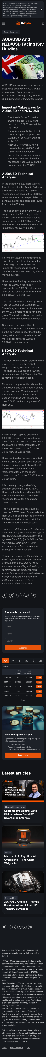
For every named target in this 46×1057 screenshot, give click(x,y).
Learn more (23, 755)
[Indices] (40, 660)
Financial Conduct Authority (31, 969)
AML (28, 1048)
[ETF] (19, 660)
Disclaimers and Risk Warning (14, 1036)
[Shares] (12, 660)
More (23, 700)
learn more (25, 546)
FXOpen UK (7, 961)
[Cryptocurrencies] (33, 660)
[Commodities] (26, 660)
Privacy (4, 1048)
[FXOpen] (23, 23)
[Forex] (5, 660)
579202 (34, 972)
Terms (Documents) (16, 1048)
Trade (39, 677)
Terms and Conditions (28, 1033)
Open (18, 542)
